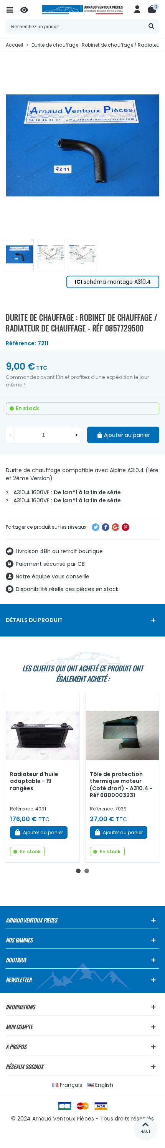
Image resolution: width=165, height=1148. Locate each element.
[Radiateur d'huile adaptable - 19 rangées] (42, 730)
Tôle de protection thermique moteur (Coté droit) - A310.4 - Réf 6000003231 (121, 785)
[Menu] (13, 9)
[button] (78, 871)
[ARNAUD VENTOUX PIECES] (82, 9)
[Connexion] (137, 9)
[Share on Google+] (115, 527)
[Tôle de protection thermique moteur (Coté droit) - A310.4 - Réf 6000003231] (122, 730)
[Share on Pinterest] (125, 527)
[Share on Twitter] (95, 527)
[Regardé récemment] (27, 9)
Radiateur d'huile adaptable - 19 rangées (34, 781)
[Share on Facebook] (105, 527)
